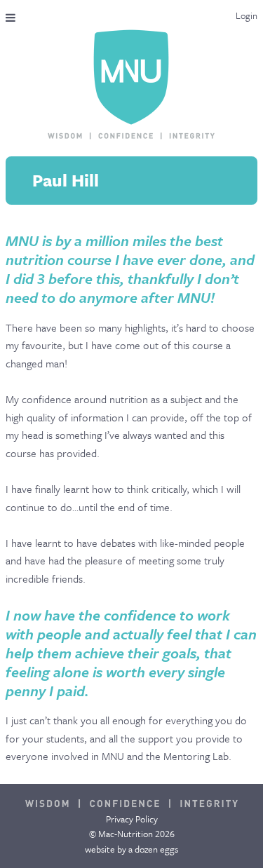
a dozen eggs (153, 849)
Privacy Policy (132, 819)
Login (246, 15)
